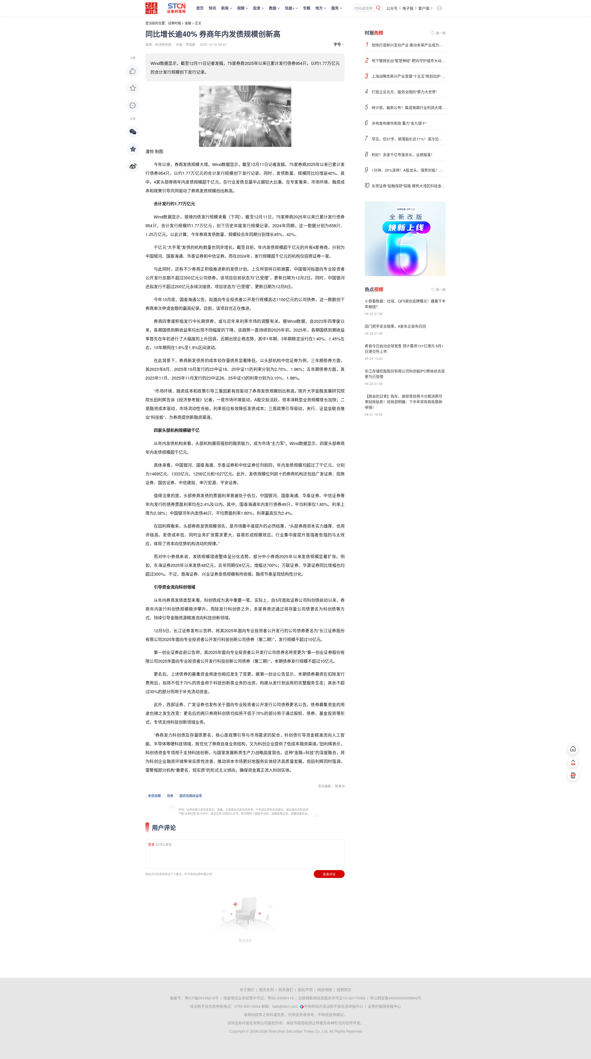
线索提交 (344, 989)
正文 (198, 23)
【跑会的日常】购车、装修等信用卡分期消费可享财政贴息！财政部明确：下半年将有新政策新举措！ (403, 401)
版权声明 (305, 989)
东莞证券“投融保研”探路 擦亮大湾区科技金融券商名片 (409, 185)
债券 (170, 795)
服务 (335, 8)
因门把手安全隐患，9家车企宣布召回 (395, 326)
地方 (319, 8)
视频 (240, 8)
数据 (272, 8)
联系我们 (285, 989)
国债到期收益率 (190, 795)
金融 (188, 23)
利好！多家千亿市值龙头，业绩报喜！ (403, 154)
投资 (256, 8)
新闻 (225, 8)
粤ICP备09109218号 (202, 998)
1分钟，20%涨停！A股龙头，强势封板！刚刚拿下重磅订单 (409, 170)
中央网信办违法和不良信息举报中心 (333, 1006)
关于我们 (247, 989)
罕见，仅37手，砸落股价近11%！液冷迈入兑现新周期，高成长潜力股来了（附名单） (409, 139)
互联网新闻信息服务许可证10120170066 (331, 998)
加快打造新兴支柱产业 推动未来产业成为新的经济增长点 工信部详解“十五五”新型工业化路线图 (409, 45)
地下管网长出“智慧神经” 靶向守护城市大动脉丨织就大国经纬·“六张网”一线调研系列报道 (409, 60)
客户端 (423, 8)
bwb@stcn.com (285, 1006)
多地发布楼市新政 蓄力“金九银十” (399, 123)
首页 (200, 8)
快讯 (212, 8)
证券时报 (174, 23)
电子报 (407, 8)
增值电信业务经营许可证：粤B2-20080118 (258, 998)
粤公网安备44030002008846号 (395, 998)
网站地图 (324, 989)
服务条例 (266, 989)
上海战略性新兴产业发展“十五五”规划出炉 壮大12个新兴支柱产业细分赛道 (409, 76)
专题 (306, 8)
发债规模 (154, 795)
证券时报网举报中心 (384, 1006)
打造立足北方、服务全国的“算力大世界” (404, 91)
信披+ (289, 8)
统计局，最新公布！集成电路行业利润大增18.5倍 (409, 107)
